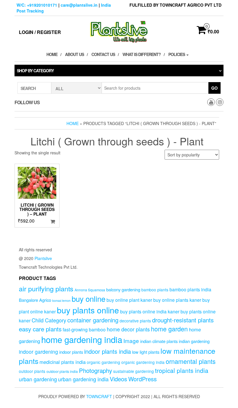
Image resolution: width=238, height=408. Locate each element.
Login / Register (40, 32)
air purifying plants (46, 288)
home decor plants (128, 329)
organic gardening (103, 362)
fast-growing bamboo (84, 329)
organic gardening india (143, 362)
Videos (118, 379)
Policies (177, 54)
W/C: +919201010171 (37, 5)
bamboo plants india (190, 289)
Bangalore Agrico (35, 300)
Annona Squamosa (90, 290)
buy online (88, 298)
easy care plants (40, 328)
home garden (169, 328)
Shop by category (35, 70)
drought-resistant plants (183, 319)
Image (131, 340)
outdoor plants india (62, 371)
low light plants (145, 352)
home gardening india (81, 339)
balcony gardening (123, 289)
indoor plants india (107, 351)
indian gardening (194, 341)
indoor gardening (38, 351)
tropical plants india (181, 370)
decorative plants (135, 321)
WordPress (142, 379)
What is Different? (141, 54)
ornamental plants (191, 361)
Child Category (49, 320)
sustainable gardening (133, 371)
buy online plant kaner (129, 300)
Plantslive (43, 258)
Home (51, 54)
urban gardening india (83, 379)
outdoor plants (32, 371)
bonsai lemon (61, 300)
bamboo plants (154, 290)
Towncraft (99, 396)
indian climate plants (159, 341)
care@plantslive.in (79, 5)
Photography (95, 370)
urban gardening (38, 379)
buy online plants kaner (177, 300)
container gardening (92, 320)
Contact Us (103, 54)
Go (214, 88)
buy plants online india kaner (149, 311)
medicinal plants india (62, 361)
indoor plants (71, 352)
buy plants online (88, 310)
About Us (74, 54)
